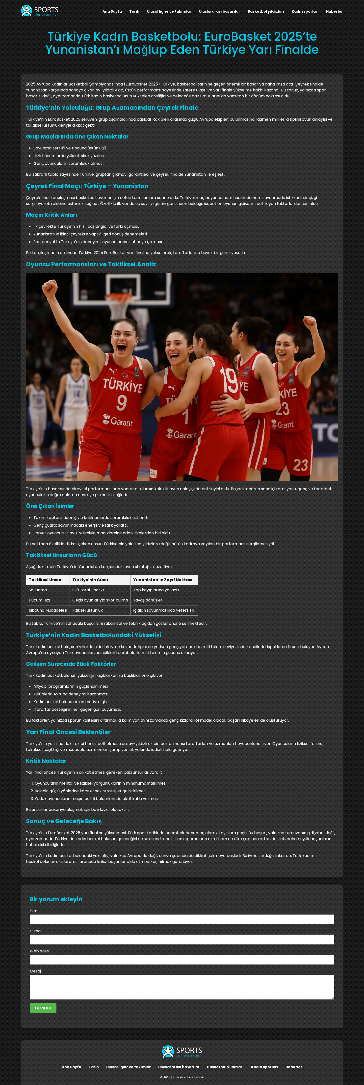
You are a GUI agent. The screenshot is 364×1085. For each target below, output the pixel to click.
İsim (33, 911)
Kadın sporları (305, 11)
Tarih (134, 11)
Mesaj (35, 971)
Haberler (334, 11)
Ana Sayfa (112, 11)
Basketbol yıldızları (266, 11)
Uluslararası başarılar (219, 11)
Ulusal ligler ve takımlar (169, 11)
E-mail (36, 931)
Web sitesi (40, 951)
